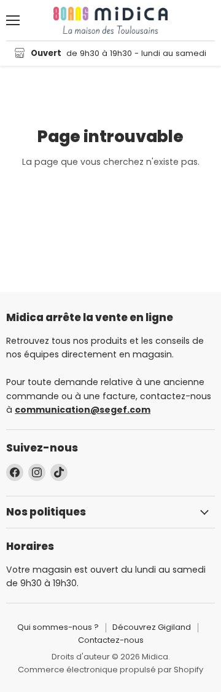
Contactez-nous (111, 640)
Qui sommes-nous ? (58, 627)
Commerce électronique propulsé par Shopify (110, 669)
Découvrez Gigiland (151, 627)
